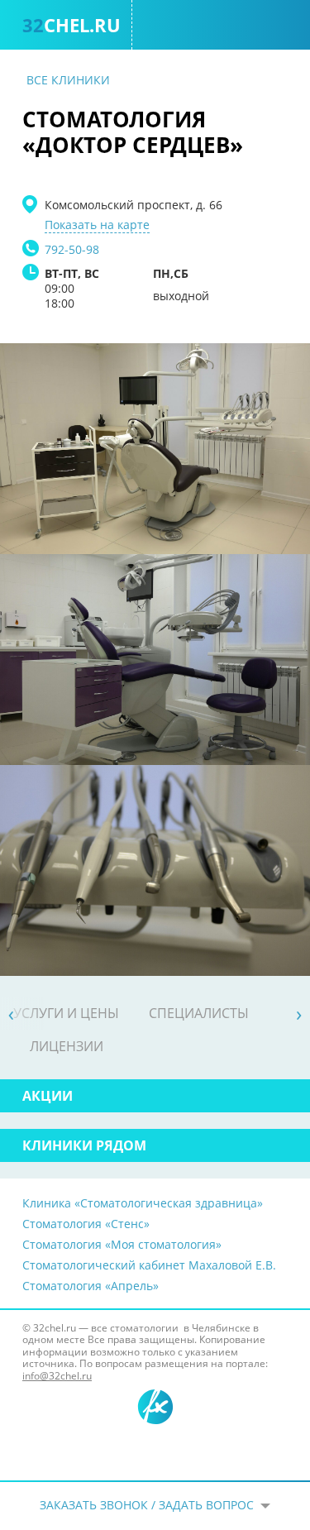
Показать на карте (97, 225)
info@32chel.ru (57, 1376)
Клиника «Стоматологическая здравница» (142, 1203)
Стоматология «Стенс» (86, 1223)
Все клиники (68, 80)
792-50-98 (72, 249)
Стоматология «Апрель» (90, 1285)
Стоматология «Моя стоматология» (122, 1244)
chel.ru (71, 24)
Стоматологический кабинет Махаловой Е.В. (149, 1265)
